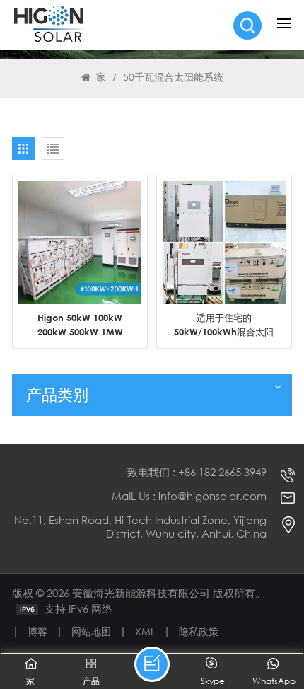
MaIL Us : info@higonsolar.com (189, 496)
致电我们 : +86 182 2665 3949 (197, 472)
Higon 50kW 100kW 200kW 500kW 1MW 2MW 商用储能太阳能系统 (80, 325)
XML (145, 631)
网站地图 (91, 631)
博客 (37, 631)
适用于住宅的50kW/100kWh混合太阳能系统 (224, 325)
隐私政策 (198, 631)
